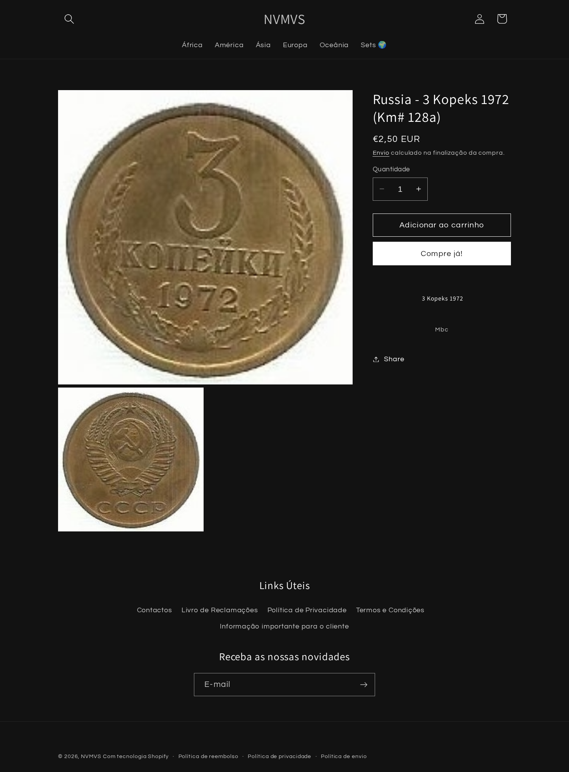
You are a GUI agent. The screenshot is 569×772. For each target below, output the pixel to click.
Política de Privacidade (307, 610)
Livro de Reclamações (220, 610)
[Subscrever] (364, 685)
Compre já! (442, 254)
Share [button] (394, 359)
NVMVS (91, 756)
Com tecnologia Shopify (136, 756)
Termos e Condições (390, 610)
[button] (69, 19)
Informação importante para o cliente (284, 626)
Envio (381, 153)
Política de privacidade (279, 756)
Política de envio (344, 756)
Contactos (154, 610)
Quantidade (391, 169)
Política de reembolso (208, 756)
